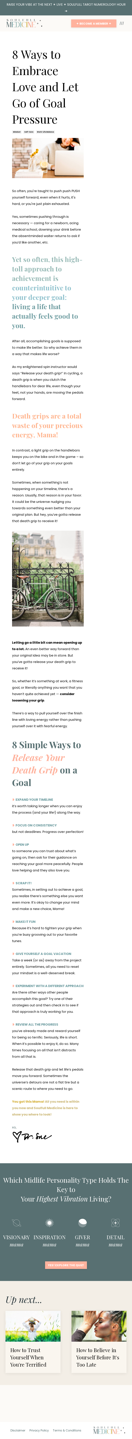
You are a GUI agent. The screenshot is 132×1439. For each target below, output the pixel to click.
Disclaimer (17, 1430)
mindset (17, 132)
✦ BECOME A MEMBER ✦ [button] (93, 24)
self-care (28, 132)
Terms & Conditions (67, 1430)
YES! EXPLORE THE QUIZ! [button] (66, 1265)
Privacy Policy (39, 1430)
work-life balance (45, 132)
